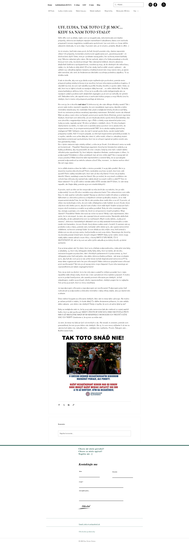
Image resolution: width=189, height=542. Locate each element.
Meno (80, 471)
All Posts (51, 11)
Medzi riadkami (95, 11)
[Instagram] (150, 5)
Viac (134, 11)
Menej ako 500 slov (123, 11)
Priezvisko (114, 472)
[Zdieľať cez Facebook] (59, 405)
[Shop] (163, 4)
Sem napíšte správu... (84, 490)
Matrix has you (81, 11)
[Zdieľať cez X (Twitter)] (64, 405)
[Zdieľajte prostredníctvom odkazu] (73, 405)
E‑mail (80, 481)
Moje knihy (108, 11)
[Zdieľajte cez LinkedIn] (69, 405)
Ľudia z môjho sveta (65, 11)
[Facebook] (155, 5)
